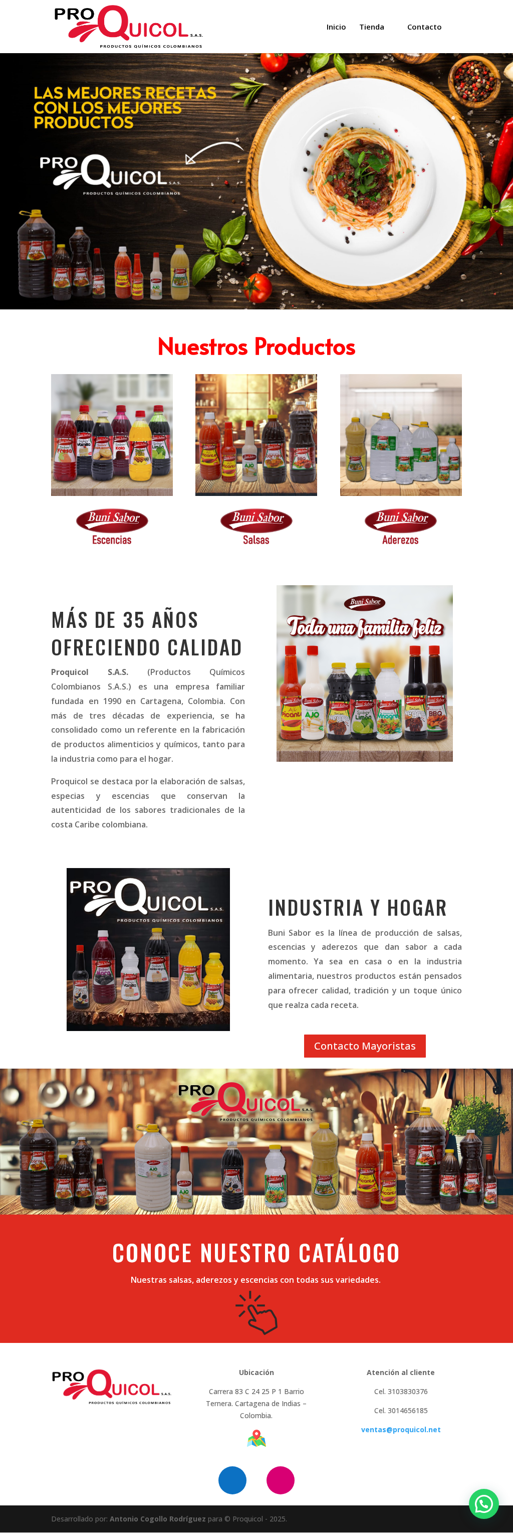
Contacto (424, 27)
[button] (484, 1504)
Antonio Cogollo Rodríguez (158, 1518)
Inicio (336, 27)
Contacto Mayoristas (365, 1046)
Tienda (371, 27)
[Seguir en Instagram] (281, 1480)
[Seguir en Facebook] (232, 1480)
